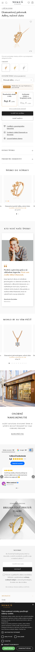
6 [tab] (18, 363)
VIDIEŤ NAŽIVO (17, 118)
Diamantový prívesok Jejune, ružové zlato (17, 355)
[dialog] (17, 627)
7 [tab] (20, 363)
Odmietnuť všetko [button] (25, 648)
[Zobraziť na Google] (4, 483)
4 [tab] (14, 363)
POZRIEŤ (17, 515)
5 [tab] (16, 363)
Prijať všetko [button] (8, 648)
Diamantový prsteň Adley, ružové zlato (17, 206)
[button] (1, 476)
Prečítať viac (22, 629)
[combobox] (17, 80)
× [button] (33, 604)
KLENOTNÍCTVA (17, 434)
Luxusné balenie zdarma (14, 138)
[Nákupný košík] (32, 3)
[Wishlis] (29, 2)
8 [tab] (22, 363)
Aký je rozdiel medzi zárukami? (17, 109)
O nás (4, 600)
